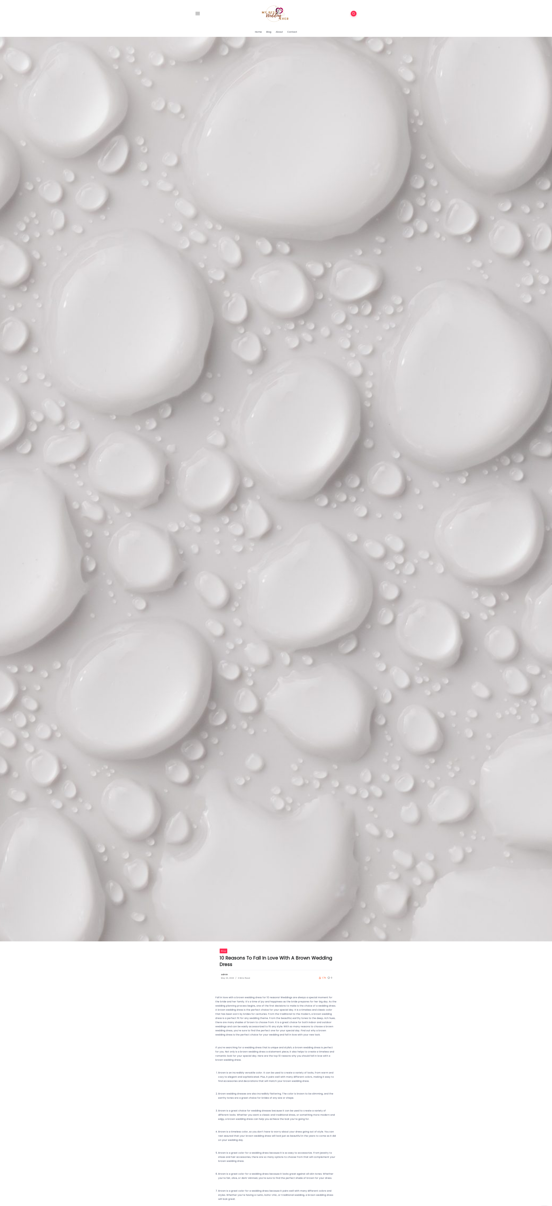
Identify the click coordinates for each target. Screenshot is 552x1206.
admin (224, 974)
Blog (223, 951)
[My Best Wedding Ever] (276, 13)
